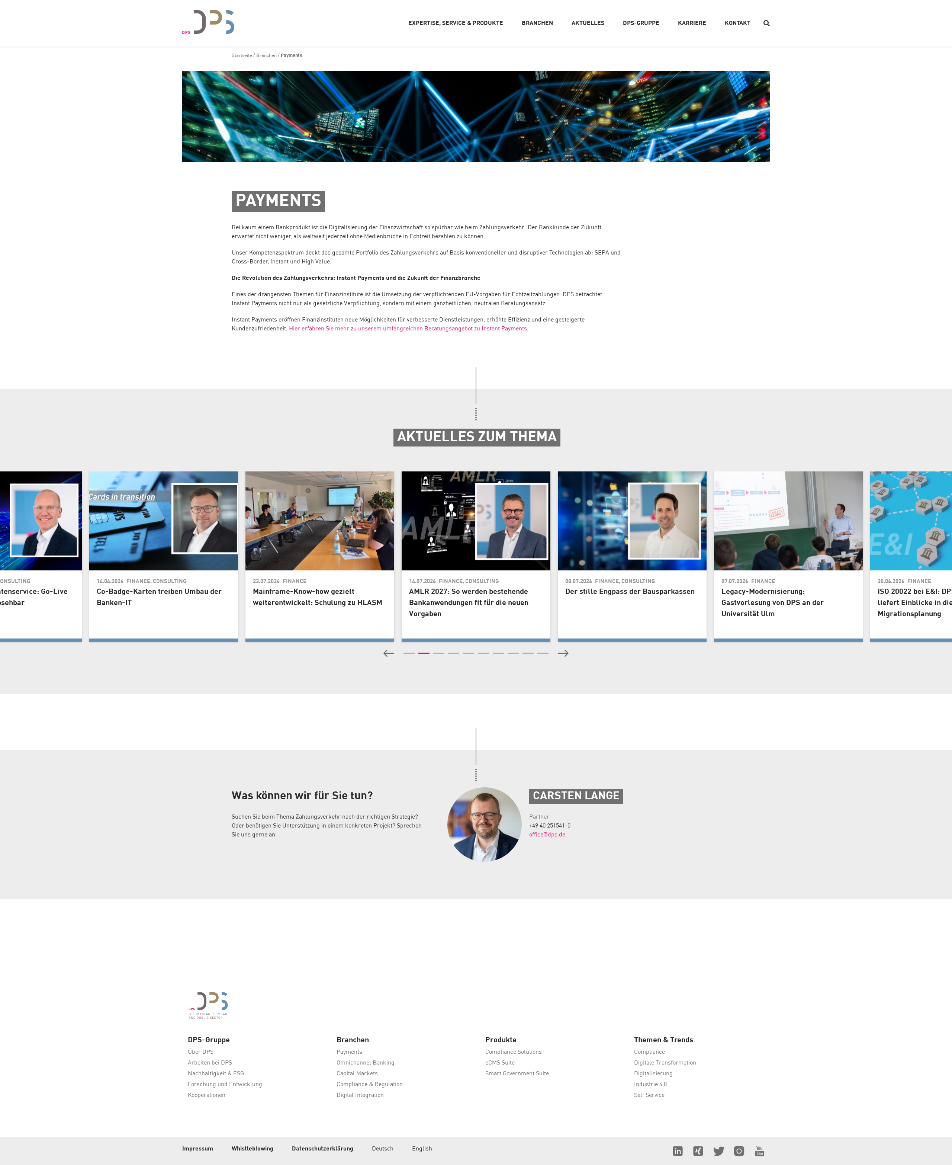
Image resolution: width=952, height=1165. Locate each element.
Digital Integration (360, 1095)
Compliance (649, 1052)
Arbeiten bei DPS (210, 1063)
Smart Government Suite (517, 1074)
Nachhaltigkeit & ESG (216, 1074)
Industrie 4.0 (650, 1085)
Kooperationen (206, 1095)
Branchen (266, 55)
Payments (349, 1052)
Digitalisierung (653, 1074)
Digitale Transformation (665, 1063)
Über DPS (200, 1052)
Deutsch (382, 1149)
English (422, 1149)
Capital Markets (357, 1074)
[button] (388, 653)
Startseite (242, 55)
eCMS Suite (500, 1063)
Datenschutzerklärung (322, 1149)
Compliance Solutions (513, 1052)
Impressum (197, 1149)
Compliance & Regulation (370, 1085)
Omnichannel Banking (366, 1063)
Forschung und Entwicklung (225, 1085)
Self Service (649, 1095)
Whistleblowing (252, 1149)
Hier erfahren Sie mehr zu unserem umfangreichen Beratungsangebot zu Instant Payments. (408, 329)
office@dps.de (547, 835)
